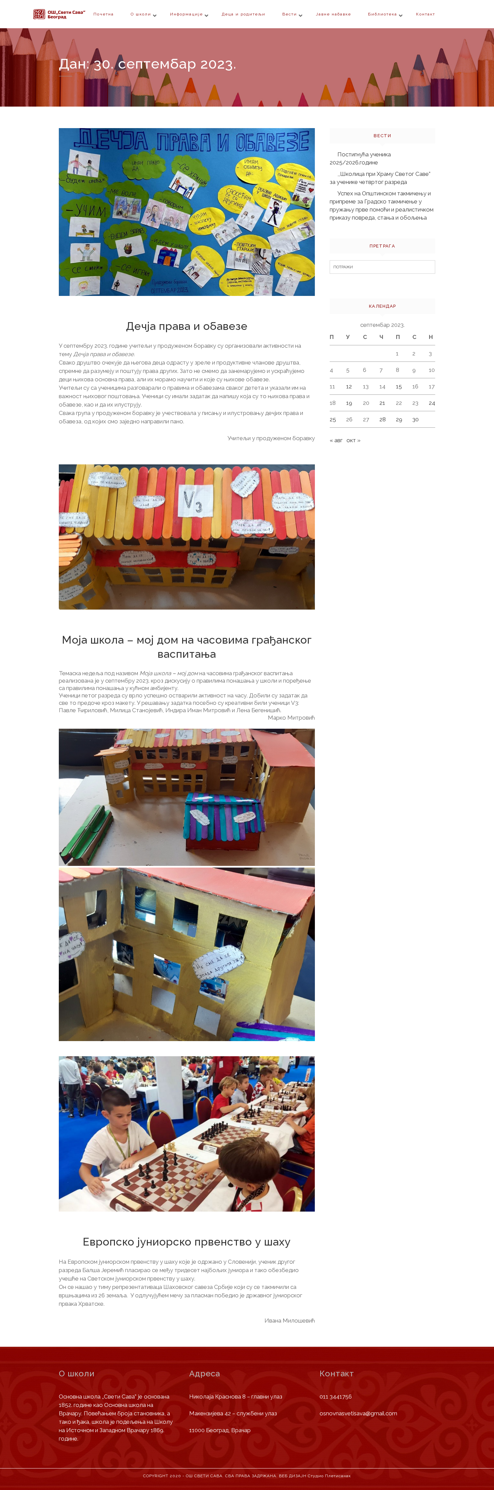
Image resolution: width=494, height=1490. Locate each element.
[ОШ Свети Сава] (72, 14)
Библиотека (382, 14)
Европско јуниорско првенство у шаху (187, 1241)
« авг (336, 440)
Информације (186, 14)
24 (432, 402)
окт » (353, 440)
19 (349, 402)
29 (399, 419)
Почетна (103, 14)
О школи (141, 14)
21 (382, 402)
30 (415, 419)
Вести (289, 14)
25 (333, 419)
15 (399, 386)
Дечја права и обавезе (187, 326)
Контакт (425, 14)
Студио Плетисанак (329, 1476)
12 (349, 386)
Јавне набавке (333, 14)
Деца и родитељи (243, 14)
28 (382, 419)
